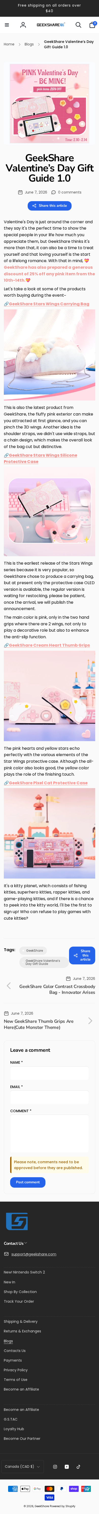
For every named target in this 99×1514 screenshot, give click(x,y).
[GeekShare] (16, 1230)
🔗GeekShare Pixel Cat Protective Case (46, 783)
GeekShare (42, 1506)
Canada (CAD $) (19, 1466)
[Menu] (6, 24)
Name (16, 1062)
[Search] (78, 24)
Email (16, 1086)
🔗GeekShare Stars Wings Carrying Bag (46, 304)
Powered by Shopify (62, 1506)
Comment (20, 1110)
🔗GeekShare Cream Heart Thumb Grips (47, 645)
